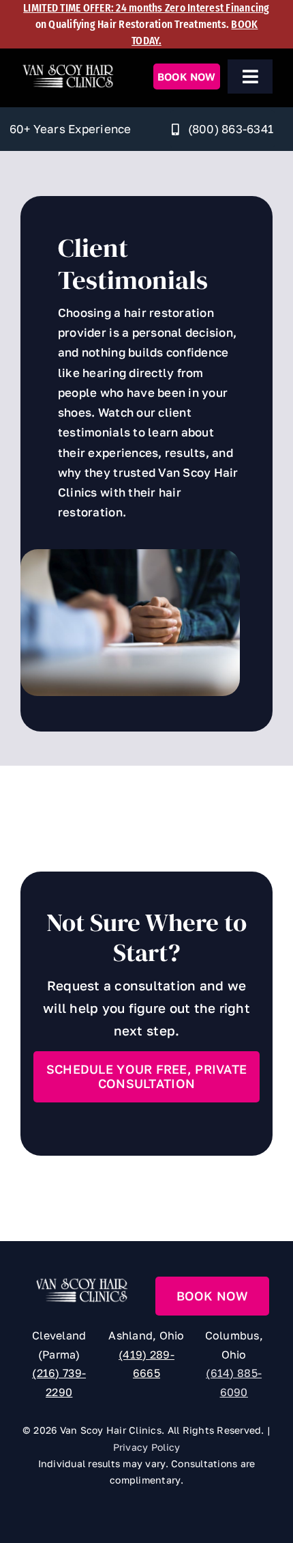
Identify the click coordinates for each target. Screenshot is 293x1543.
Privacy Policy (147, 1447)
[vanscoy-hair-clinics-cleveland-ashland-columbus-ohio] (67, 68)
